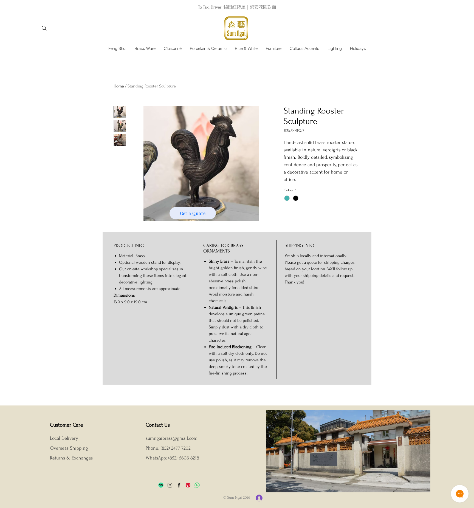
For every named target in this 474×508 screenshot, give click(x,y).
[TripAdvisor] (161, 485)
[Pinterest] (188, 485)
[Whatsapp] (197, 485)
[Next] (445, 7)
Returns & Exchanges (71, 458)
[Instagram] (170, 485)
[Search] (44, 28)
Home (119, 86)
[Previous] (28, 7)
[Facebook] (179, 485)
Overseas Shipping (69, 448)
